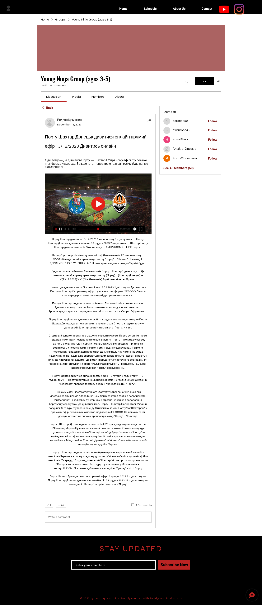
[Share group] (219, 81)
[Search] (186, 81)
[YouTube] (224, 9)
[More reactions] (61, 505)
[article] (98, 321)
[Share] (149, 120)
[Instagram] (239, 9)
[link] (53, 96)
